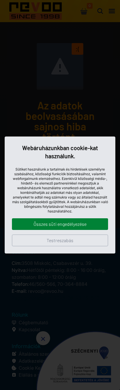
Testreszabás (60, 240)
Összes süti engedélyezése (60, 224)
